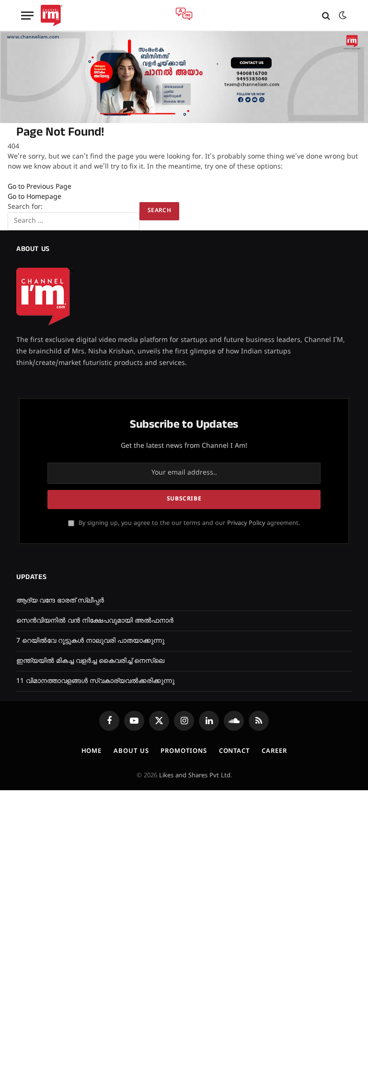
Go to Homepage (34, 197)
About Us (131, 751)
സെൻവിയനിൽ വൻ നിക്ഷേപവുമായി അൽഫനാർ (94, 621)
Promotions (184, 751)
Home (91, 751)
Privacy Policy (246, 523)
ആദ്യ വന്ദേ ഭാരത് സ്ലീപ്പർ (60, 601)
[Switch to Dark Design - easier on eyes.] (341, 15)
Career (274, 751)
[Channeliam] (51, 15)
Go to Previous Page (39, 187)
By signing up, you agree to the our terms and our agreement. (188, 523)
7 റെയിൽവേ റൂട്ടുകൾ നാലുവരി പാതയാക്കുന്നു (90, 641)
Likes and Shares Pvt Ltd (194, 776)
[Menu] (27, 15)
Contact (234, 751)
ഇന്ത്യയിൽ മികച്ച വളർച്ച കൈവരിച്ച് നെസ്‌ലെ (90, 661)
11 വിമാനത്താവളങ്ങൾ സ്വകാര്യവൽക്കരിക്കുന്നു (95, 681)
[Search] (326, 15)
